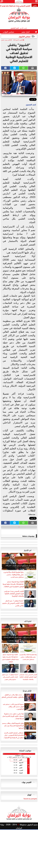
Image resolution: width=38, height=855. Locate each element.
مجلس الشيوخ (24, 36)
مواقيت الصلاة (25, 750)
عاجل (35, 5)
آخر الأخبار (27, 550)
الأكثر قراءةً (27, 690)
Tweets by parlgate (30, 798)
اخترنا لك (27, 620)
